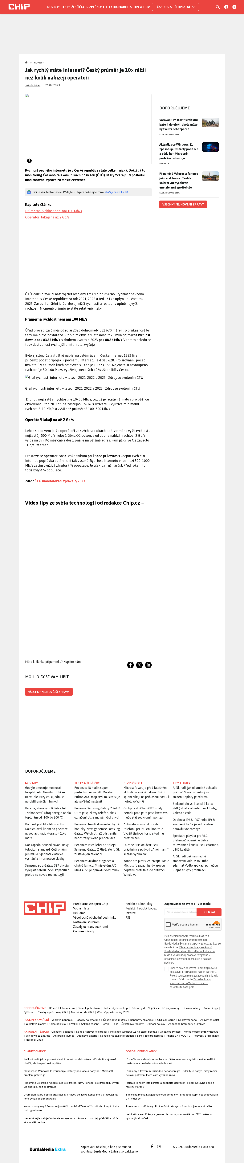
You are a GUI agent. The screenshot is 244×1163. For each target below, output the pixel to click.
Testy (65, 7)
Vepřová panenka (62, 1019)
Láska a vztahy (191, 1008)
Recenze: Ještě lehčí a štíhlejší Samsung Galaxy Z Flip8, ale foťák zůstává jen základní (97, 849)
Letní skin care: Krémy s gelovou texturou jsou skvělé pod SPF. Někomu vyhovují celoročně (169, 1116)
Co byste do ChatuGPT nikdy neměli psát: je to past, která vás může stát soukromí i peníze (146, 813)
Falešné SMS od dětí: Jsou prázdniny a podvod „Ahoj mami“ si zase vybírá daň (146, 849)
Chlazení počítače (62, 1031)
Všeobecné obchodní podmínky (94, 917)
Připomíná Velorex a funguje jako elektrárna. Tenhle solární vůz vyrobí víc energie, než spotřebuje (178, 180)
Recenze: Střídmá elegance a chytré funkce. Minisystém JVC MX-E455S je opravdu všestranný (96, 865)
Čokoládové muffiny (115, 1019)
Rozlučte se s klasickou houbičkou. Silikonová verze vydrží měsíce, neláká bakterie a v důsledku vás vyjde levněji (170, 1061)
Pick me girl (138, 1008)
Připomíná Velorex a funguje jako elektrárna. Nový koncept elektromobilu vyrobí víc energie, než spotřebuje (72, 1084)
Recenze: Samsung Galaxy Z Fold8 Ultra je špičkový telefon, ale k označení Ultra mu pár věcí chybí (97, 813)
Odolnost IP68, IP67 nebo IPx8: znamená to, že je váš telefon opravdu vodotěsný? (194, 824)
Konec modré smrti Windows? (202, 1031)
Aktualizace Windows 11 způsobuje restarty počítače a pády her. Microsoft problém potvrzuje (178, 151)
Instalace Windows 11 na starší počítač (133, 1031)
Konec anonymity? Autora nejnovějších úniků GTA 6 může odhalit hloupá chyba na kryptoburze (71, 1108)
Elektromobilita (119, 7)
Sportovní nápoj (187, 1019)
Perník (105, 1023)
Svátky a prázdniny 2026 (53, 1012)
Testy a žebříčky (87, 783)
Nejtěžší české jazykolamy (163, 1008)
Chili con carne (166, 1019)
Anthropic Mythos (63, 1035)
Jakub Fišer (32, 85)
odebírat (209, 912)
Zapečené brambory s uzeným (186, 1023)
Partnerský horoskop (115, 1008)
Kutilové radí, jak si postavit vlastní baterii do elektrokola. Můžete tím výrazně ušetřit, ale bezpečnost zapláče (70, 1061)
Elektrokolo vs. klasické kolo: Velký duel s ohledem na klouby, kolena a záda (195, 808)
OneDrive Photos (170, 1031)
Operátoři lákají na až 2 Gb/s (47, 217)
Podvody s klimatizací (206, 1035)
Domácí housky (156, 1023)
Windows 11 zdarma (38, 1035)
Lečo (115, 1023)
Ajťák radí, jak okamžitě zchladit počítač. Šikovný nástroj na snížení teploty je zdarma (195, 792)
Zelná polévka (57, 1023)
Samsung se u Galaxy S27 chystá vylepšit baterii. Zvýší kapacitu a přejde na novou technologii (47, 870)
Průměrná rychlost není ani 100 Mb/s (53, 211)
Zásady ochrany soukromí (90, 926)
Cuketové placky (36, 1023)
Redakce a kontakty (138, 903)
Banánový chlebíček (142, 1019)
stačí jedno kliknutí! (116, 192)
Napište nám (72, 661)
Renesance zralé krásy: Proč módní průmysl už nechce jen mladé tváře (169, 1106)
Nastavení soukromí (86, 922)
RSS (127, 917)
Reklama (79, 913)
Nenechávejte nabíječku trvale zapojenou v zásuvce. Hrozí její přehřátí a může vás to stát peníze (71, 1120)
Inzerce (130, 913)
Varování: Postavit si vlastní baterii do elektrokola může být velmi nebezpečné (178, 124)
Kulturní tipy (211, 1008)
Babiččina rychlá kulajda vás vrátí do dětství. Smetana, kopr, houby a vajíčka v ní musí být (172, 1096)
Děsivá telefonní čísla (62, 1008)
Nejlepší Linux (34, 1039)
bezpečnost (133, 783)
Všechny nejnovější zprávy (49, 691)
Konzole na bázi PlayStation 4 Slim (121, 1035)
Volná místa (81, 908)
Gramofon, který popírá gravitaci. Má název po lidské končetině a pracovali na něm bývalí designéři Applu (71, 1096)
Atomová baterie (87, 1035)
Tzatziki (73, 1023)
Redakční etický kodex (141, 908)
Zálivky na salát (209, 1019)
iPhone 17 (172, 1035)
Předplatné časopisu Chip (90, 903)
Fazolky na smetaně (88, 1019)
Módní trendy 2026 (82, 1012)
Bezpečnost (95, 7)
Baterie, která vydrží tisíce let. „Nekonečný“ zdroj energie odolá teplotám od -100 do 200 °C (48, 813)
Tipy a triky (142, 7)
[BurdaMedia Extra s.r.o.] (45, 908)
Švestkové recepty (132, 1023)
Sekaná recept (90, 1023)
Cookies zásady (83, 931)
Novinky (53, 7)
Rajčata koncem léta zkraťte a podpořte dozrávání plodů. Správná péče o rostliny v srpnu (170, 1084)
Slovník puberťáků (89, 1008)
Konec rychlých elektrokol (91, 1031)
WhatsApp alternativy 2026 (113, 1012)
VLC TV (185, 1035)
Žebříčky (77, 7)
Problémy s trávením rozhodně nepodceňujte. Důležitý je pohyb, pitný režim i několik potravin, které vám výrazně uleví (172, 1072)
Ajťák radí (29, 1012)
